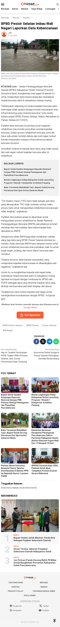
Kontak (15, 587)
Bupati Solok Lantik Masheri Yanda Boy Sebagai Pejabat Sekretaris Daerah (34, 539)
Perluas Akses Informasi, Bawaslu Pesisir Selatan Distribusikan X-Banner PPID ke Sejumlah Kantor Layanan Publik (15, 470)
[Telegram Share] (49, 341)
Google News (30, 307)
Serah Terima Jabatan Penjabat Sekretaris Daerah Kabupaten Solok (32, 550)
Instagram (17, 610)
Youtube (45, 610)
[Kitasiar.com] (30, 4)
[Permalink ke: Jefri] (4, 34)
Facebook (17, 606)
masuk (15, 488)
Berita (16, 535)
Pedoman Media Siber (44, 591)
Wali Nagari (8, 330)
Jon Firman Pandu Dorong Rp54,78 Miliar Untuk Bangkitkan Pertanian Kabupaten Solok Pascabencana (35, 563)
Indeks (43, 587)
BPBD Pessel (32, 325)
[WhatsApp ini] (56, 341)
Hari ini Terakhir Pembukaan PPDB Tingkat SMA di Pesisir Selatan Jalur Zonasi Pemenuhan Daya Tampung (14, 355)
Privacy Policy (15, 591)
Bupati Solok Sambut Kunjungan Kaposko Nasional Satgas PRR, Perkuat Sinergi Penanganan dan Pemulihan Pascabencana (27, 172)
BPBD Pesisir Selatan (12, 325)
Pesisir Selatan (49, 325)
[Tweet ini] (43, 341)
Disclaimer (30, 595)
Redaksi (44, 582)
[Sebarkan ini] (36, 341)
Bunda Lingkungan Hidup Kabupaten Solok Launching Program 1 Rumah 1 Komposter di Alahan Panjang (44, 400)
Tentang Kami (15, 582)
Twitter (46, 606)
